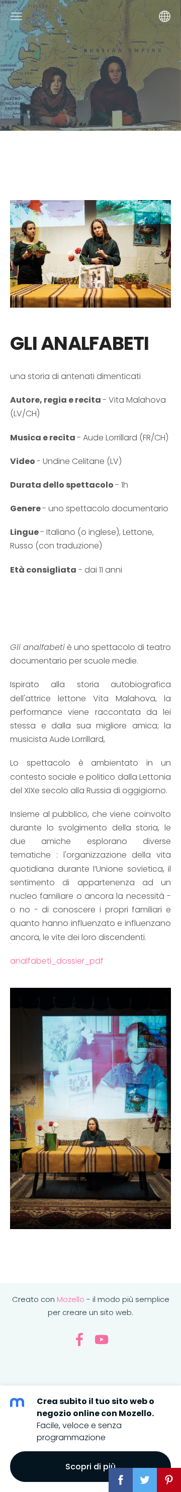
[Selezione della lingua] (164, 16)
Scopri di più (90, 1466)
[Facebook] (79, 1339)
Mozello (70, 1299)
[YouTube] (102, 1339)
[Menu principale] (16, 16)
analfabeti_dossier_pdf (57, 961)
